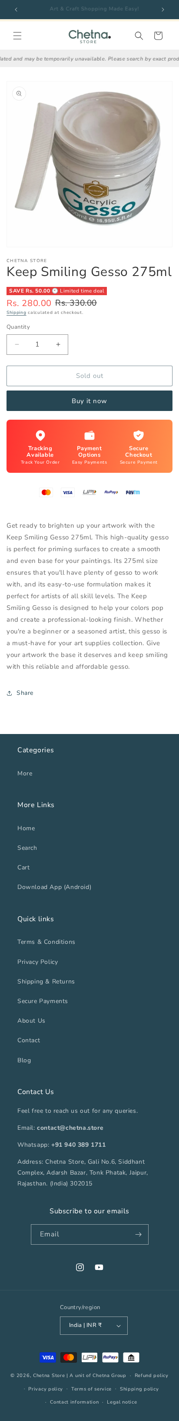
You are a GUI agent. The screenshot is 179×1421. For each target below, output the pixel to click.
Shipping (17, 313)
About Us (31, 1021)
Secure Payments (42, 1001)
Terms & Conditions (46, 942)
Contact (28, 1040)
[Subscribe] (138, 1234)
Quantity (18, 327)
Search (27, 848)
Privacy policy (45, 1389)
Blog (24, 1060)
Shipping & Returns (46, 981)
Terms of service (91, 1389)
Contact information (74, 1402)
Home (26, 828)
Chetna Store (49, 1375)
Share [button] (25, 693)
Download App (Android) (54, 887)
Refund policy (152, 1375)
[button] (17, 35)
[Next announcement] (162, 9)
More (24, 773)
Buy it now (89, 401)
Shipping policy (139, 1389)
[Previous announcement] (16, 9)
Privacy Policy (37, 962)
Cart (23, 867)
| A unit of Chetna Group (96, 1375)
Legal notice (122, 1402)
